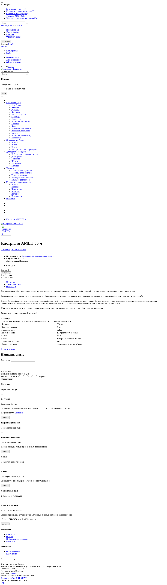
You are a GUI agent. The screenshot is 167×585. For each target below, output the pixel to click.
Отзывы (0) (11, 287)
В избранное (6, 275)
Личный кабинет (13, 32)
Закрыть (5, 417)
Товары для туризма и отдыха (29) (21, 18)
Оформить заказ (13, 37)
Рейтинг (4, 376)
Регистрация (6, 25)
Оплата (9, 537)
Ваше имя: (5, 360)
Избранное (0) (12, 30)
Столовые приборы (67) (17, 13)
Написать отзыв (18, 249)
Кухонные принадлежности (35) (20, 11)
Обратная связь (13, 551)
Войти (19, 25)
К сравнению (7, 277)
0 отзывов (5, 249)
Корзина (10, 34)
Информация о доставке (17, 539)
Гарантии (10, 541)
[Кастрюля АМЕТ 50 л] (12, 224)
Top (2, 583)
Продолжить (7, 379)
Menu (4, 93)
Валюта (4, 44)
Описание (10, 282)
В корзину (6, 273)
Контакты (10, 534)
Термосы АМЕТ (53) (15, 16)
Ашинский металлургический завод (38, 256)
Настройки (6, 41)
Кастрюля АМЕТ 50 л (16, 219)
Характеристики (13, 284)
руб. (12, 44)
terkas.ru (13, 573)
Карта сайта (11, 554)
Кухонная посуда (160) (16, 9)
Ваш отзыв (6, 371)
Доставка (19, 413)
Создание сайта (8, 578)
